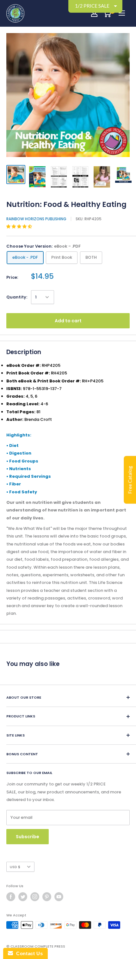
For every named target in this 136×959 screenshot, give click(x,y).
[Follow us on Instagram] (34, 896)
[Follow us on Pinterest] (46, 896)
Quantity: (16, 297)
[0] (107, 13)
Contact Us (28, 953)
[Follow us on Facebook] (10, 896)
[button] (19, 226)
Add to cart (68, 321)
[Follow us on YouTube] (58, 896)
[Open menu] (122, 13)
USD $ (15, 866)
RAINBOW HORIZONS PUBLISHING (36, 219)
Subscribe (27, 836)
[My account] (94, 13)
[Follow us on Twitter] (22, 896)
